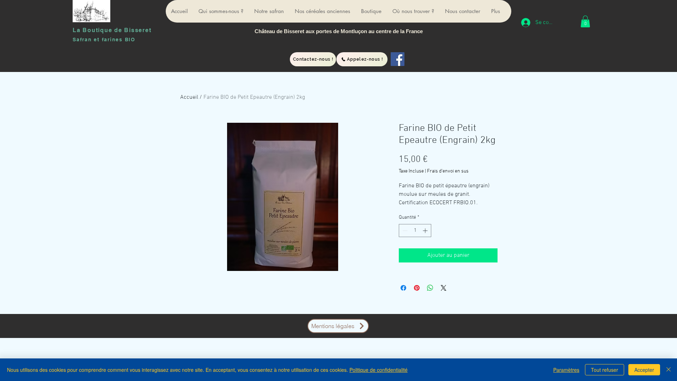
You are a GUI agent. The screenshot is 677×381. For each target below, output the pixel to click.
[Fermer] (668, 369)
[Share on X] (443, 288)
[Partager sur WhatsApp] (430, 288)
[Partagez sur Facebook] (403, 288)
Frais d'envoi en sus (448, 171)
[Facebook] (397, 59)
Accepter (644, 369)
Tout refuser (604, 369)
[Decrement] (404, 230)
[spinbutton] (415, 230)
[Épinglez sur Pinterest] (417, 288)
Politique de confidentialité (378, 369)
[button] (585, 21)
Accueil (189, 97)
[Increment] (425, 230)
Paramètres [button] (566, 369)
